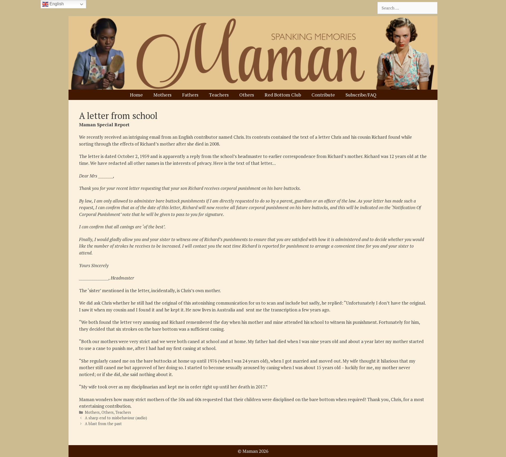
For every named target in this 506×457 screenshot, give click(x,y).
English (56, 4)
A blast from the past (103, 423)
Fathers (190, 95)
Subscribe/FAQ (361, 95)
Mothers (162, 95)
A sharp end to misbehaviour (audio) (116, 417)
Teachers (219, 95)
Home (136, 95)
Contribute (323, 95)
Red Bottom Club (283, 95)
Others (246, 95)
